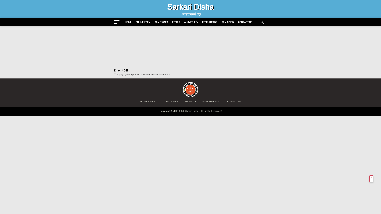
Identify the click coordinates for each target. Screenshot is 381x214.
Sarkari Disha (190, 7)
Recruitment (209, 22)
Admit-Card (161, 22)
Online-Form (143, 22)
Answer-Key (191, 22)
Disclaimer (171, 101)
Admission (228, 22)
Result (176, 22)
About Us (190, 101)
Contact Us (245, 22)
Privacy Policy (149, 101)
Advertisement (211, 101)
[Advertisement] (190, 47)
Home (128, 22)
